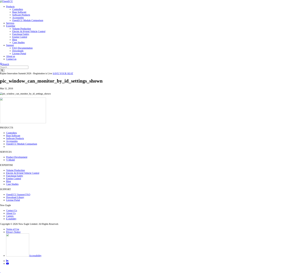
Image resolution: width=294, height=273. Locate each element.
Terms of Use (12, 229)
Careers (9, 216)
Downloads (17, 50)
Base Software (19, 12)
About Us (11, 213)
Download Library (15, 197)
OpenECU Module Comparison (27, 20)
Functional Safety (20, 34)
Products (10, 6)
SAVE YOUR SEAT (63, 73)
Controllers (17, 9)
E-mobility (11, 218)
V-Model (10, 160)
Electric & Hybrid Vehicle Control (28, 31)
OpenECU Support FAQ (18, 194)
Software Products (21, 15)
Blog (14, 39)
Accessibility (35, 255)
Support (10, 45)
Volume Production (21, 28)
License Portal (19, 53)
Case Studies (18, 42)
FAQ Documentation (22, 48)
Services (10, 23)
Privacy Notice (13, 232)
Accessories (18, 17)
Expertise (10, 26)
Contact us (11, 59)
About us (10, 56)
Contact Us (11, 210)
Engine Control (19, 37)
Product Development (16, 157)
